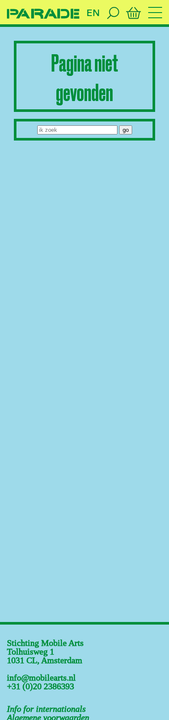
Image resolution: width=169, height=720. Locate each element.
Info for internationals (46, 708)
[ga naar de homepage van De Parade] (43, 14)
